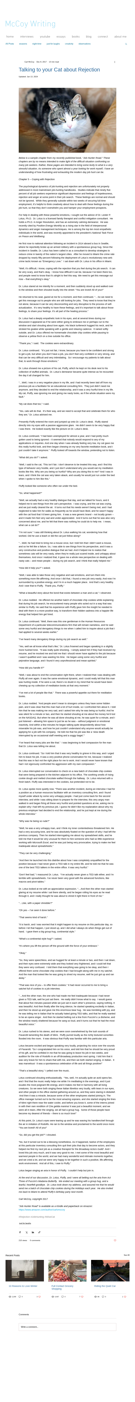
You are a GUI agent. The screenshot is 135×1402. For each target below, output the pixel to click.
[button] (126, 44)
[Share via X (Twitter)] (26, 1232)
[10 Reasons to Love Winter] (25, 1270)
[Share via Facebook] (20, 1232)
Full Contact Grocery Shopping (62, 1287)
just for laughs (53, 44)
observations (85, 44)
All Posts (10, 44)
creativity (69, 44)
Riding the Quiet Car (105, 1286)
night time (36, 44)
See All (126, 1255)
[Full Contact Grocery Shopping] (67, 1271)
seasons (23, 44)
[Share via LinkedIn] (33, 1232)
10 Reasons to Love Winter (23, 1286)
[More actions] (114, 61)
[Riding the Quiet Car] (110, 1270)
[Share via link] (39, 1232)
